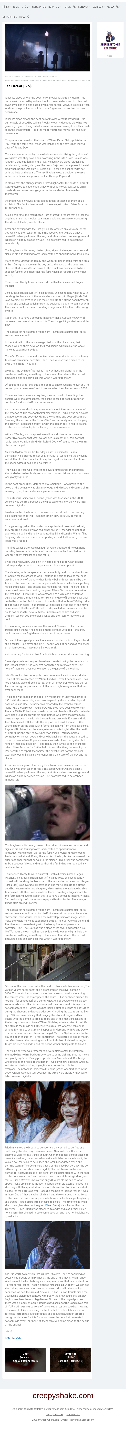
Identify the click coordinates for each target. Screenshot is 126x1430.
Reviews (29, 77)
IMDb (8, 1338)
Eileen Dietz (52, 1205)
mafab (17, 1338)
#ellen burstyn (48, 80)
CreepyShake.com (50, 1420)
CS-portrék (9, 16)
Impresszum (73, 1414)
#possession (34, 80)
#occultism (85, 80)
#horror (24, 80)
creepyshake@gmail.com (80, 1420)
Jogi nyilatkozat (54, 1414)
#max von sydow (13, 80)
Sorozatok (39, 7)
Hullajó (24, 16)
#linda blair (60, 80)
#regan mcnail (73, 80)
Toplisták (69, 7)
